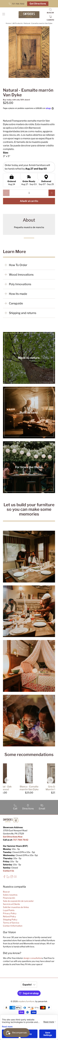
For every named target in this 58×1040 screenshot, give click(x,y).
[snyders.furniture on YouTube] (15, 877)
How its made (18, 294)
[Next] (50, 780)
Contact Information (12, 925)
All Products (17, 23)
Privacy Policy (9, 913)
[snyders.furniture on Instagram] (11, 877)
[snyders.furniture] (29, 14)
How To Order (18, 265)
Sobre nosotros (10, 894)
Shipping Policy (10, 919)
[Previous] (7, 780)
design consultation (32, 958)
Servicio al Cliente (11, 904)
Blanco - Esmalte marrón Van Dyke (29, 788)
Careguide (16, 303)
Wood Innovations (21, 274)
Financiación (9, 898)
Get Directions (38, 3)
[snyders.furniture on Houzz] (8, 877)
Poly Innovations (20, 284)
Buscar (6, 891)
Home (8, 23)
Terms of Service (11, 922)
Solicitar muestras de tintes (16, 907)
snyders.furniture (26, 1001)
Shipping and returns (22, 313)
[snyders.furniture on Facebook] (4, 877)
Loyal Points (8, 910)
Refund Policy (9, 916)
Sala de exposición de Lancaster (18, 901)
